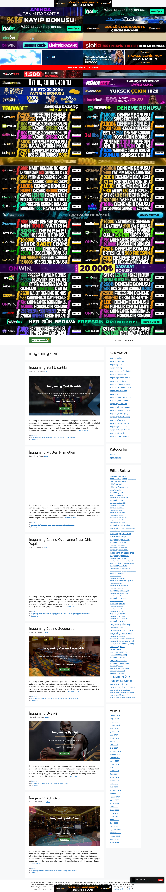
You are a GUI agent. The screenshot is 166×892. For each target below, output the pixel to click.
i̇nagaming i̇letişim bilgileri (118, 558)
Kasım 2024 (114, 741)
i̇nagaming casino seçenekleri (57, 698)
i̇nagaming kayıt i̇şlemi (128, 563)
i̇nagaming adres (116, 495)
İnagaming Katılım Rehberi (120, 423)
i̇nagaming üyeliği (47, 783)
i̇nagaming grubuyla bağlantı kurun (118, 547)
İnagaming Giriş (116, 368)
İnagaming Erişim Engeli (119, 400)
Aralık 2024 (114, 738)
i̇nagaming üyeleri (115, 641)
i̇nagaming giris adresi (120, 533)
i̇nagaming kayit (116, 563)
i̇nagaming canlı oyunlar (117, 512)
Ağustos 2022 (115, 829)
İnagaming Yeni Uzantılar (48, 367)
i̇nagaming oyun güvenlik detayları (66, 870)
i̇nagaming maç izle (117, 573)
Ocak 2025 (114, 735)
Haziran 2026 (115, 715)
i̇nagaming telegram (117, 613)
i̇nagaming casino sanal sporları (117, 522)
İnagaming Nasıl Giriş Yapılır (119, 684)
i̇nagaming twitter (117, 621)
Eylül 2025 (114, 722)
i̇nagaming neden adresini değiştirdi (121, 580)
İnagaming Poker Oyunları (120, 378)
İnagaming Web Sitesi (61, 783)
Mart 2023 (114, 807)
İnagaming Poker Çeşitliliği (120, 417)
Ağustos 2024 (115, 751)
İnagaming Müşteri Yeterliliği (121, 410)
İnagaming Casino (117, 673)
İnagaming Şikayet (117, 358)
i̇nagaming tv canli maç (117, 616)
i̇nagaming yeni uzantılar (67, 437)
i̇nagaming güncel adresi (122, 552)
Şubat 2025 (114, 732)
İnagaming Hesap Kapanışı (120, 407)
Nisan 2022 (114, 843)
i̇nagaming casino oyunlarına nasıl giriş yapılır (45, 613)
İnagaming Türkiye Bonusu (120, 384)
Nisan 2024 (114, 764)
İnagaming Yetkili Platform (120, 436)
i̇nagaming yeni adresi (121, 633)
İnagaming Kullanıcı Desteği (120, 397)
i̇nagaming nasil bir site (117, 578)
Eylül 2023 (114, 787)
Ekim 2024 (114, 745)
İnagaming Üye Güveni (118, 427)
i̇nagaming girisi (118, 536)
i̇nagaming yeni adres (121, 630)
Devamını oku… (84, 430)
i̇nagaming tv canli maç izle (118, 618)
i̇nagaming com (36, 437)
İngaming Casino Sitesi (117, 697)
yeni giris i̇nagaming (118, 654)
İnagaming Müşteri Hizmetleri (52, 452)
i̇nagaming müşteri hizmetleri (65, 525)
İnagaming (114, 394)
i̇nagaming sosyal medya (118, 611)
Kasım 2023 (114, 781)
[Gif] (83, 161)
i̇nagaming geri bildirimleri (127, 531)
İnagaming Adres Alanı (118, 404)
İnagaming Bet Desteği (118, 391)
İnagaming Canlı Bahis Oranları (119, 668)
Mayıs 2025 (114, 728)
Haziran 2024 (115, 758)
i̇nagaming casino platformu (119, 520)
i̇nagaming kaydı (129, 561)
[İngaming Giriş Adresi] (40, 340)
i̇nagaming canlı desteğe (116, 510)
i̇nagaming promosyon (119, 590)
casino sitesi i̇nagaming (120, 481)
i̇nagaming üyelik (128, 641)
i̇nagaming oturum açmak (116, 583)
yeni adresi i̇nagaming (118, 652)
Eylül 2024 (114, 748)
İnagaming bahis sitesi (119, 663)
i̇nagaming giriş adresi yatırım (117, 545)
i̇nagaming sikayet (118, 598)
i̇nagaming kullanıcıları (115, 571)
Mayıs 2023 (114, 800)
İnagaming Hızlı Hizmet (119, 433)
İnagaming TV (114, 692)
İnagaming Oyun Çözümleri (120, 371)
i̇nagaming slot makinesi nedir (117, 606)
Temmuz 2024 (115, 754)
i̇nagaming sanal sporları (116, 595)
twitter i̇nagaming (117, 649)
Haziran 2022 (115, 836)
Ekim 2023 (114, 784)
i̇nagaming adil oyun (37, 870)
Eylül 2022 (114, 826)
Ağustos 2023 (115, 790)
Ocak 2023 (114, 813)
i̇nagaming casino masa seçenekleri (118, 517)
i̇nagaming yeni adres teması (80, 613)
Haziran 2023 (115, 797)
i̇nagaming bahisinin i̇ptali (39, 698)
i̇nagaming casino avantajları (117, 515)
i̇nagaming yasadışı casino (116, 627)
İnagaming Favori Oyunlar (119, 430)
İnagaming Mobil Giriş (118, 374)
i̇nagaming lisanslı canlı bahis (129, 571)
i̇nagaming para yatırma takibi (117, 588)
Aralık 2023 (114, 777)
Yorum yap (34, 439)
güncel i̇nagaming (115, 490)
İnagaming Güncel (117, 361)
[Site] (41, 116)
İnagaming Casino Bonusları (120, 387)
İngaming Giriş (130, 340)
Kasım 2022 (114, 820)
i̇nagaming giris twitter (119, 540)
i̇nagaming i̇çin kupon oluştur (117, 561)
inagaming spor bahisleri (120, 492)
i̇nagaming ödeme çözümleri (127, 638)
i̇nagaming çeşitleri (114, 638)
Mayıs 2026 (114, 719)
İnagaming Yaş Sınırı (117, 420)
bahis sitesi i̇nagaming (118, 479)
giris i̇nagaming (117, 484)
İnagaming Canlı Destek (117, 671)
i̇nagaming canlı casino (117, 508)
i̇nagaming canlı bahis (117, 505)
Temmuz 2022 (115, 833)
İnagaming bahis (118, 660)
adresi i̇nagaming (118, 476)
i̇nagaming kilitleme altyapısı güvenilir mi (120, 568)
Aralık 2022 (114, 816)
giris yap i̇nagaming (119, 487)
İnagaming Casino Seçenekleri (52, 628)
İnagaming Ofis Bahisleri (119, 381)
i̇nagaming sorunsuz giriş (116, 609)
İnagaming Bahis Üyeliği (119, 414)
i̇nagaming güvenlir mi (119, 556)
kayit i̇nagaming (127, 643)
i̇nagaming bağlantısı (38, 525)
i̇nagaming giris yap (118, 542)
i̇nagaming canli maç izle (117, 503)
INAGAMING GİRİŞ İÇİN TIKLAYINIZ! (83, 67)
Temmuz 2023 (115, 794)
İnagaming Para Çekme (122, 687)
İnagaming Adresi (116, 365)
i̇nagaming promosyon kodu (119, 593)
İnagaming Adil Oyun (45, 798)
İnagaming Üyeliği (43, 713)
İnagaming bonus (116, 666)
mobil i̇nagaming (117, 646)
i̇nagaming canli (117, 500)
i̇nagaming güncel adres (119, 550)
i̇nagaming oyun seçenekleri (119, 585)
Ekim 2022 (114, 823)
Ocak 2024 (114, 774)
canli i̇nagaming (132, 479)
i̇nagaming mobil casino (115, 576)
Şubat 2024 (114, 771)
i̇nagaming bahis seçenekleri (119, 497)
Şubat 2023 (114, 810)
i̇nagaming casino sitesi (120, 525)
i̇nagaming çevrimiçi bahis (118, 636)
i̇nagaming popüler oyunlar (50, 437)
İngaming (118, 340)
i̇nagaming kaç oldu (118, 566)
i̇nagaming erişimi (130, 528)
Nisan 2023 (114, 803)
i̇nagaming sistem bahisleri (116, 601)
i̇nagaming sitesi (117, 603)
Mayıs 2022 (114, 839)
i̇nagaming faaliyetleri (115, 531)
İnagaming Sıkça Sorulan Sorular (120, 690)
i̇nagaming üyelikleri (115, 644)
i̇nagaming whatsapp (121, 624)
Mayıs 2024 (114, 761)
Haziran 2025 (115, 725)
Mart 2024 (114, 768)
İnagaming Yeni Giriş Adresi (118, 695)
